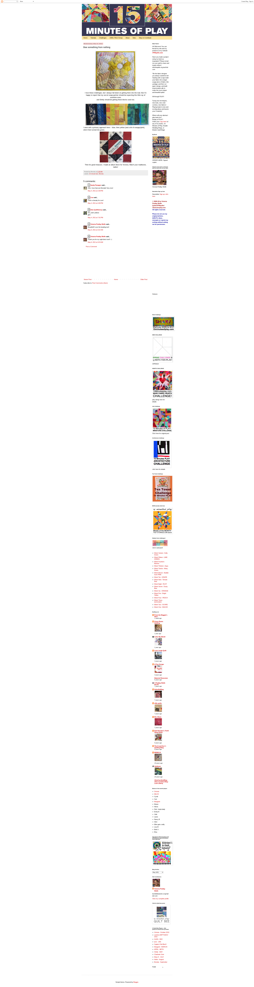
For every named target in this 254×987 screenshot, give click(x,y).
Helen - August (159, 959)
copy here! (163, 121)
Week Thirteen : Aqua (161, 566)
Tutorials (93, 38)
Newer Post (87, 279)
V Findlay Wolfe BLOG (159, 683)
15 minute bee (93, 174)
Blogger (135, 982)
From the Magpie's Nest (160, 615)
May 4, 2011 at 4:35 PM (95, 203)
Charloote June (159, 954)
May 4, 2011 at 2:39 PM (95, 191)
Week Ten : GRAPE (160, 577)
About (127, 38)
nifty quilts (158, 703)
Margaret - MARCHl (160, 947)
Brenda (101, 174)
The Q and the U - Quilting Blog (160, 746)
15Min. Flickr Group (116, 38)
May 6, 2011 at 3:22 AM (95, 230)
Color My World (159, 637)
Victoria (156, 791)
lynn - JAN (157, 942)
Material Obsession (161, 678)
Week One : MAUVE (161, 607)
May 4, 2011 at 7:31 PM (95, 217)
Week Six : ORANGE (161, 591)
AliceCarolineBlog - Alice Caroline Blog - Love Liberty (161, 781)
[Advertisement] (115, 263)
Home (85, 38)
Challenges (102, 38)
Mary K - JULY (159, 957)
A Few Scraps (159, 664)
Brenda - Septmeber (160, 962)
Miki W (156, 794)
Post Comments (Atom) (100, 283)
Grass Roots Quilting (158, 622)
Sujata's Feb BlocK (160, 944)
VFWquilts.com (157, 53)
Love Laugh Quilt (160, 650)
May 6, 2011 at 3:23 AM (95, 242)
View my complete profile (160, 898)
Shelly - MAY (158, 952)
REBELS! (157, 752)
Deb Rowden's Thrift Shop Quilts (161, 731)
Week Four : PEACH (161, 598)
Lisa (91, 197)
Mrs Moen (157, 717)
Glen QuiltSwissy (96, 210)
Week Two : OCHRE (161, 604)
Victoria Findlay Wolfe (98, 224)
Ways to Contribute (145, 38)
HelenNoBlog (159, 689)
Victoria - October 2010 (161, 932)
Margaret (157, 801)
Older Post (143, 279)
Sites (134, 38)
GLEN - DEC (158, 939)
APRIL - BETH (159, 949)
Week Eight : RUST (160, 584)
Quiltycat (157, 766)
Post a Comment (91, 246)
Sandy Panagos (95, 185)
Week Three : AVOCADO (158, 601)
